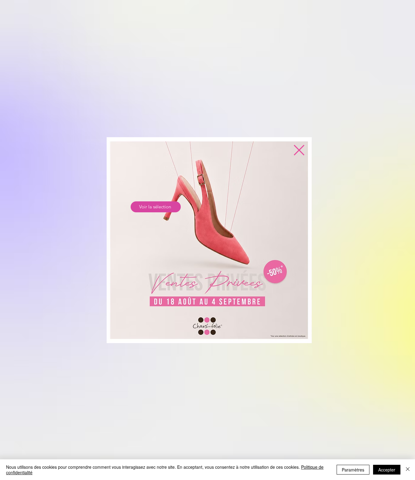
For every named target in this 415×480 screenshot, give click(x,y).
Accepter (386, 470)
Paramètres (353, 470)
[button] (299, 150)
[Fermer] (407, 469)
